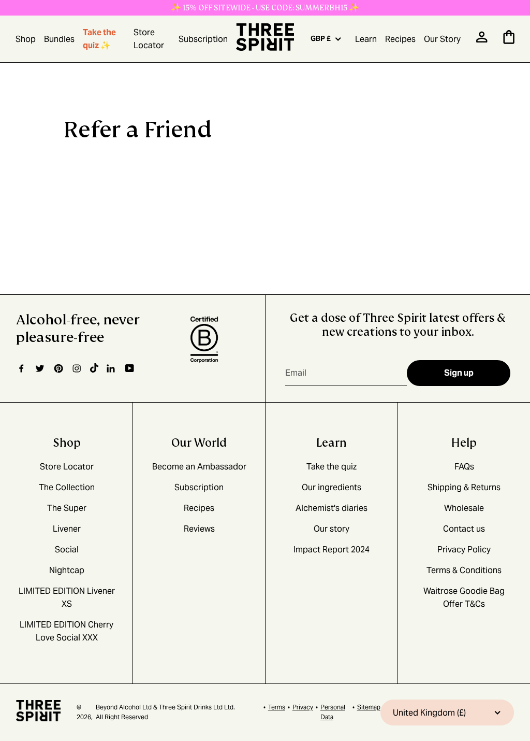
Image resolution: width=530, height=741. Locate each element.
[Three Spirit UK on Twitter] (40, 368)
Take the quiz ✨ (99, 39)
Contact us (464, 528)
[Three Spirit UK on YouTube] (129, 368)
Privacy (302, 707)
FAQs (464, 466)
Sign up (459, 372)
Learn (366, 39)
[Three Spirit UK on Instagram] (76, 368)
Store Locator (149, 39)
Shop (26, 39)
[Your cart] (508, 41)
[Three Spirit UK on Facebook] (21, 368)
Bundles (59, 39)
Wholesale (464, 508)
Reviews (199, 528)
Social (67, 549)
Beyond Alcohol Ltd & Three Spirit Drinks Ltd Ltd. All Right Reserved (165, 712)
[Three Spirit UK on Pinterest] (58, 368)
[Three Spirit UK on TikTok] (94, 368)
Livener (67, 528)
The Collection (67, 487)
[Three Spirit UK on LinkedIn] (112, 368)
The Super (66, 508)
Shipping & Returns (464, 487)
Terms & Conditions (464, 570)
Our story (331, 528)
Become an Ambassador (199, 466)
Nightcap (66, 570)
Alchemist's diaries (331, 508)
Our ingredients (331, 487)
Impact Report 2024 (331, 549)
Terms (276, 707)
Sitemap (368, 707)
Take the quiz (331, 466)
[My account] (482, 40)
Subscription (203, 39)
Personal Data (332, 712)
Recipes (400, 39)
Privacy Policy (464, 549)
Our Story (442, 39)
